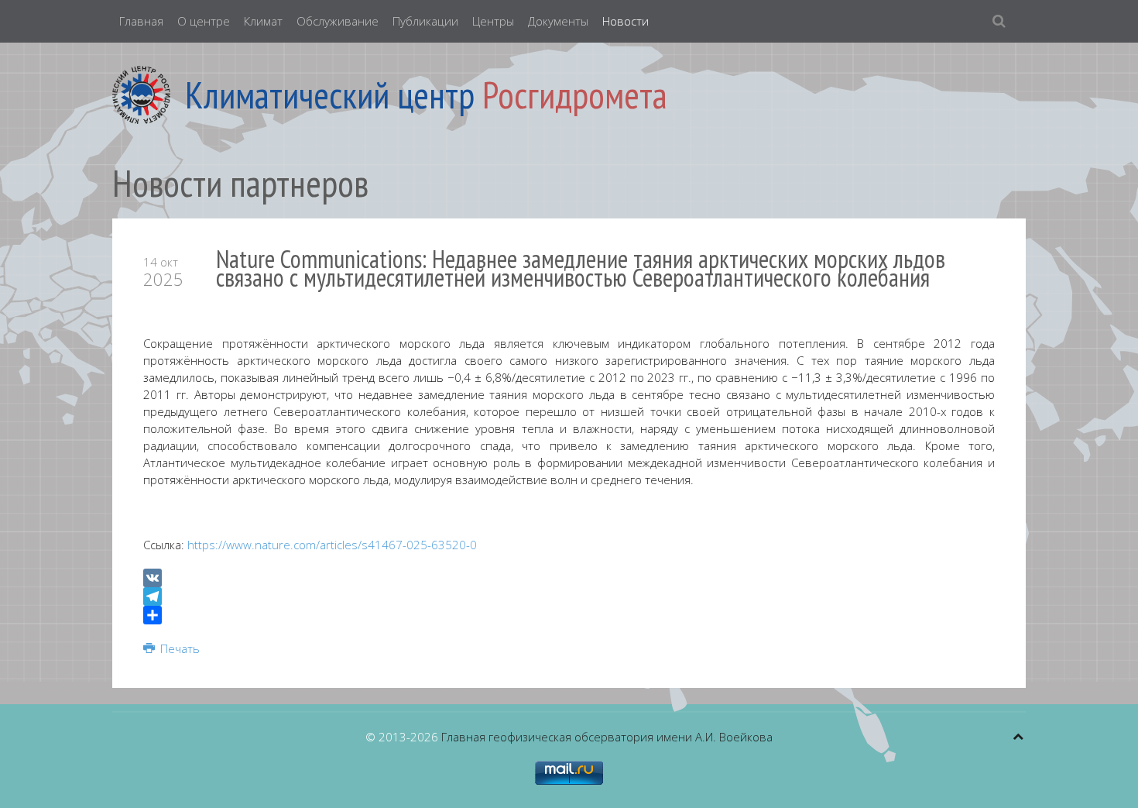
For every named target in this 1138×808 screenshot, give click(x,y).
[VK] (569, 578)
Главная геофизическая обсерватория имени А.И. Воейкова (607, 736)
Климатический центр (330, 94)
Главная (141, 21)
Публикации (425, 21)
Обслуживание (337, 21)
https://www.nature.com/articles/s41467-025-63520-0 (332, 544)
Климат (263, 21)
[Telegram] (569, 596)
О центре (203, 21)
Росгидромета (574, 94)
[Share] (569, 615)
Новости (625, 21)
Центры (493, 21)
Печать (178, 648)
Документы (558, 21)
